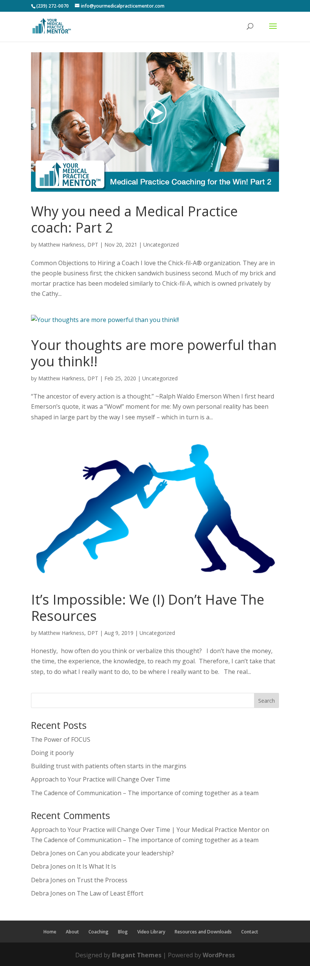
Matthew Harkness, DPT (68, 244)
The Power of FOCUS (60, 739)
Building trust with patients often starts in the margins (108, 766)
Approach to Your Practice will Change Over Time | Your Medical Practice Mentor (145, 829)
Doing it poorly (52, 753)
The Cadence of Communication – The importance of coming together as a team (145, 793)
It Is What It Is (96, 866)
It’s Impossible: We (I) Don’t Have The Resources (147, 607)
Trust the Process (102, 880)
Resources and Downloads (203, 931)
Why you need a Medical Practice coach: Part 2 (134, 219)
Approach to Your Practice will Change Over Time (100, 779)
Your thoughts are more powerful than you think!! (154, 353)
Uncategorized (161, 244)
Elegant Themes (136, 955)
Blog (123, 931)
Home (49, 931)
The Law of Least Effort (110, 893)
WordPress (219, 955)
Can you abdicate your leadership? (125, 853)
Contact (249, 931)
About (72, 931)
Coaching (98, 931)
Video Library (151, 931)
